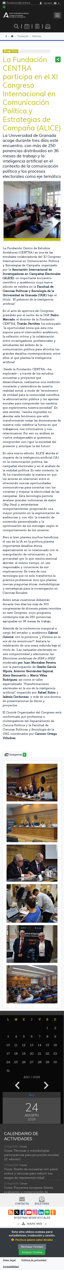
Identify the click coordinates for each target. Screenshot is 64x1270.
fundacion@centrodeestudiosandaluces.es (19, 2)
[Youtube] (29, 1212)
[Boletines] (48, 26)
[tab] (15, 754)
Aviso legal (9, 1260)
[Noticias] (37, 26)
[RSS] (11, 1212)
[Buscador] (16, 26)
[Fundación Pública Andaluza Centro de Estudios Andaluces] (16, 15)
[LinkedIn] (41, 1212)
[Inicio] (12, 36)
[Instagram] (35, 1212)
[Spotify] (47, 1212)
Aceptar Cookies (32, 1252)
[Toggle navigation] (57, 15)
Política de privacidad (33, 1260)
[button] (32, 1240)
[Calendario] (27, 26)
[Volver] (6, 36)
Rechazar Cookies (32, 1246)
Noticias (36, 36)
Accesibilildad (11, 1266)
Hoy (32, 1095)
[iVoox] (53, 1212)
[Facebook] (23, 1212)
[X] (17, 1212)
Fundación (22, 36)
